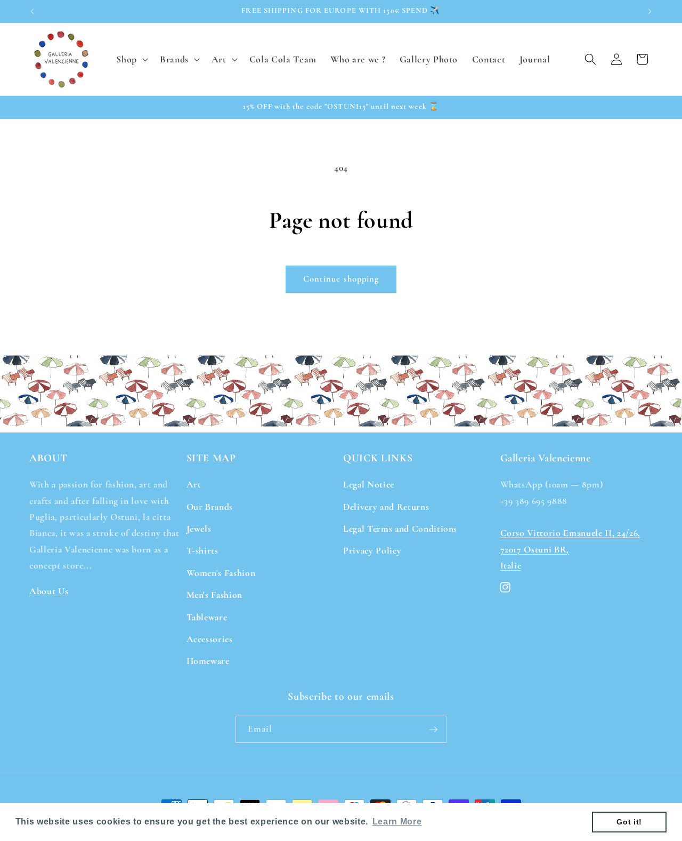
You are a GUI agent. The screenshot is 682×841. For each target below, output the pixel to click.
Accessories (209, 639)
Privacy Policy (372, 550)
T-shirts (202, 550)
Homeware (208, 661)
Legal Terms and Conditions (400, 528)
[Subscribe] (433, 729)
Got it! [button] (629, 822)
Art (193, 484)
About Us (48, 591)
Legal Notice (368, 484)
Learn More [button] (397, 821)
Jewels (199, 528)
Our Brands (209, 506)
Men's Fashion (214, 594)
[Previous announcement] (32, 11)
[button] (131, 59)
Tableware (207, 617)
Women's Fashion (221, 573)
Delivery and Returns (386, 506)
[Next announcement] (650, 11)
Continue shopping (341, 279)
